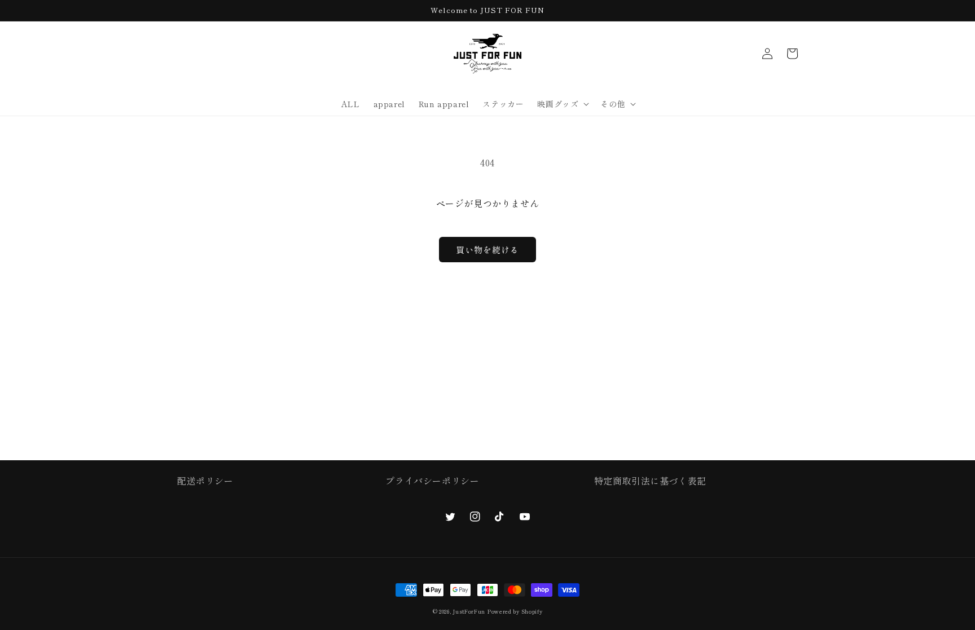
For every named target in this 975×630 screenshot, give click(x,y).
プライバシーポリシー (432, 480)
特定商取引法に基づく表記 (650, 480)
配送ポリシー (205, 480)
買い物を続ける (487, 249)
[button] (562, 104)
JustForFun (469, 611)
